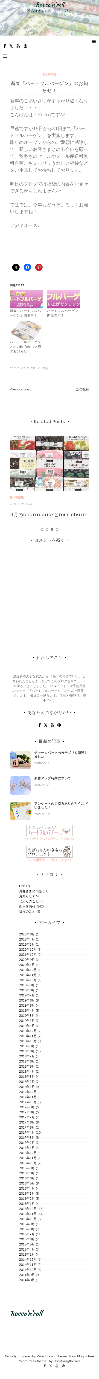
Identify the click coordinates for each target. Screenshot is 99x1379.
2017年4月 (27, 1132)
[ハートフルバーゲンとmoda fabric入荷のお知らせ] (26, 330)
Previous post (20, 389)
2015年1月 (27, 1254)
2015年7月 (27, 1234)
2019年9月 (27, 985)
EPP (22, 886)
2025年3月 (27, 944)
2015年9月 (27, 1224)
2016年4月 (27, 1188)
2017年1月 (27, 1148)
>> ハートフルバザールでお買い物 (49, 839)
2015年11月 (28, 1214)
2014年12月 (28, 1259)
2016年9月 (27, 1168)
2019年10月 (28, 980)
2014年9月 (27, 1275)
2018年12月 (28, 1031)
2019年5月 (27, 1005)
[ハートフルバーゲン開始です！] (63, 299)
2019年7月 (27, 995)
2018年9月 (27, 1046)
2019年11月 (28, 975)
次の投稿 (82, 389)
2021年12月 (28, 955)
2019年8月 (27, 990)
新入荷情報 (49, 74)
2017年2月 (27, 1143)
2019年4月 (27, 1010)
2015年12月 (28, 1209)
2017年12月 (28, 1092)
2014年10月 (28, 1270)
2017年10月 (28, 1102)
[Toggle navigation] (5, 56)
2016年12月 (28, 1153)
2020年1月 (27, 965)
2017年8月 (27, 1112)
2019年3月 (27, 1016)
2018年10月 (28, 1041)
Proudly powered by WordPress (30, 1356)
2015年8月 (27, 1229)
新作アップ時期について (52, 778)
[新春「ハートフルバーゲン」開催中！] (26, 299)
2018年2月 (27, 1082)
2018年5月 (27, 1066)
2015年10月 (28, 1219)
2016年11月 (28, 1158)
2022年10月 (28, 949)
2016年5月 (27, 1183)
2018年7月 (27, 1056)
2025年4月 (27, 939)
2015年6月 (27, 1239)
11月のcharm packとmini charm (49, 514)
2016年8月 (27, 1173)
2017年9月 (27, 1107)
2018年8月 (27, 1051)
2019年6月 (27, 1000)
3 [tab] (52, 529)
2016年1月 (27, 1204)
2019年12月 (28, 970)
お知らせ (25, 896)
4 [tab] (57, 529)
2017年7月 (27, 1117)
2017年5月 (27, 1127)
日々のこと (27, 911)
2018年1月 (27, 1087)
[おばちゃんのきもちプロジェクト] (49, 851)
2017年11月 (28, 1097)
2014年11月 (28, 1265)
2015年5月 (27, 1244)
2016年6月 (27, 1178)
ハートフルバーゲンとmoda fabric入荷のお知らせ (25, 346)
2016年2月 (27, 1198)
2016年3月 (27, 1193)
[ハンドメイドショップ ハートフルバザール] (49, 830)
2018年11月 (28, 1036)
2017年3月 (27, 1137)
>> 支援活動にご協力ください (49, 860)
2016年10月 (28, 1163)
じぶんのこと (28, 901)
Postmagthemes (67, 1361)
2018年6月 (27, 1061)
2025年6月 (27, 934)
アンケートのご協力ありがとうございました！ (61, 805)
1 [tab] (42, 529)
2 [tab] (47, 529)
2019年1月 (27, 1026)
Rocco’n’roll (49, 4)
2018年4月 (27, 1071)
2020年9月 (27, 960)
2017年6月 (27, 1122)
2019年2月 (27, 1021)
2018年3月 (27, 1077)
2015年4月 (27, 1249)
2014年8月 (27, 1280)
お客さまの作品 (30, 891)
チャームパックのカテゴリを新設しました (61, 755)
